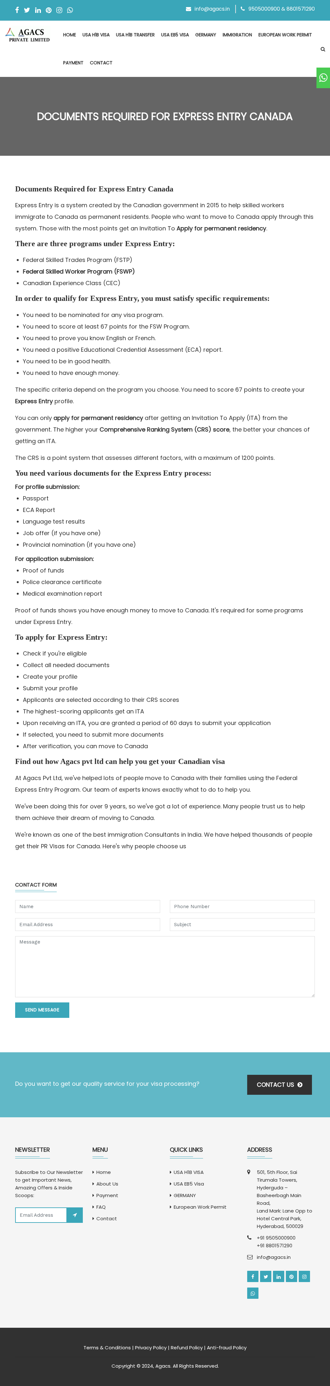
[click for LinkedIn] (278, 1276)
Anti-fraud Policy (227, 1347)
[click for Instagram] (304, 1276)
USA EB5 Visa (175, 35)
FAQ (101, 1207)
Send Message (42, 1010)
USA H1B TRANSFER (135, 35)
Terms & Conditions (107, 1347)
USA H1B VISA (96, 35)
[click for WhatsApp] (252, 1293)
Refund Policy (187, 1347)
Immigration (237, 35)
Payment (73, 63)
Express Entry (34, 401)
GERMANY (205, 35)
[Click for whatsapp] (323, 78)
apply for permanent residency (98, 418)
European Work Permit (285, 35)
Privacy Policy (151, 1347)
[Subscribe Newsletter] (75, 1215)
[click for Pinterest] (291, 1276)
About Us (107, 1183)
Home (69, 35)
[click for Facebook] (252, 1276)
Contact (101, 63)
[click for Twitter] (265, 1276)
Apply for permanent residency (221, 228)
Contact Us (276, 1085)
